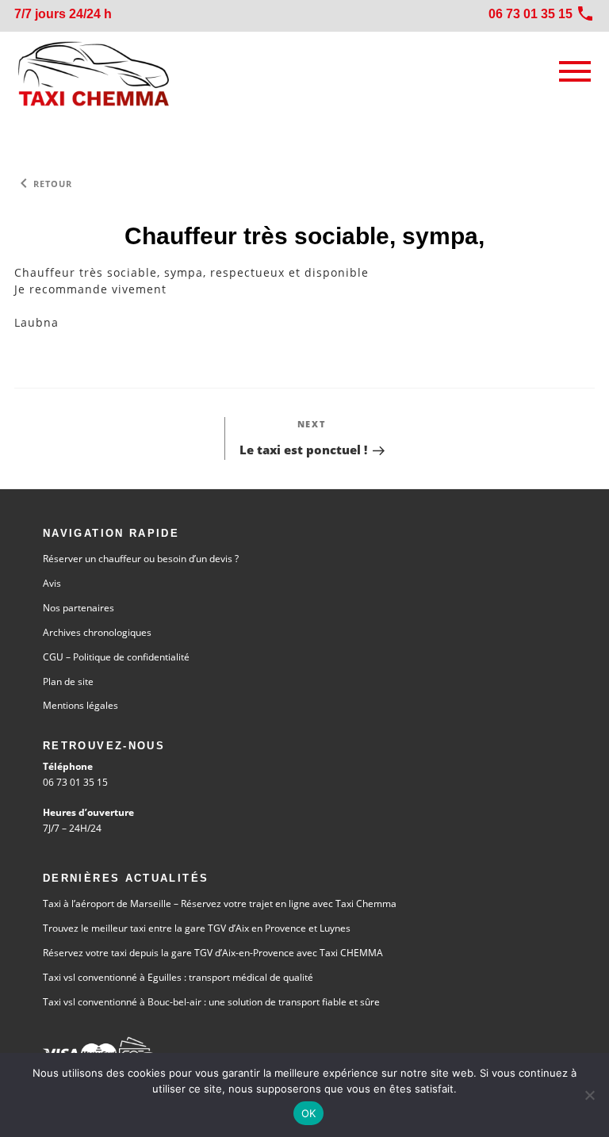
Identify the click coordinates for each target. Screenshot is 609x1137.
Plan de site (68, 681)
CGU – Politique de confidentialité (116, 657)
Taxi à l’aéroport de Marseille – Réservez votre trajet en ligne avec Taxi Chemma (219, 903)
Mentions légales (80, 705)
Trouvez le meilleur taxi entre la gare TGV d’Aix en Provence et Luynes (196, 928)
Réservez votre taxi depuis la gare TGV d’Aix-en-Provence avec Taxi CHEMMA (213, 952)
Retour (43, 184)
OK (308, 1113)
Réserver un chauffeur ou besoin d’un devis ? (141, 558)
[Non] (589, 1095)
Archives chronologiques (97, 632)
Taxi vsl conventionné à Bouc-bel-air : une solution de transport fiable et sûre (211, 1002)
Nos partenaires (78, 607)
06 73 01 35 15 (75, 782)
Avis (52, 583)
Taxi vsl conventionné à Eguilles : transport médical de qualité (178, 977)
